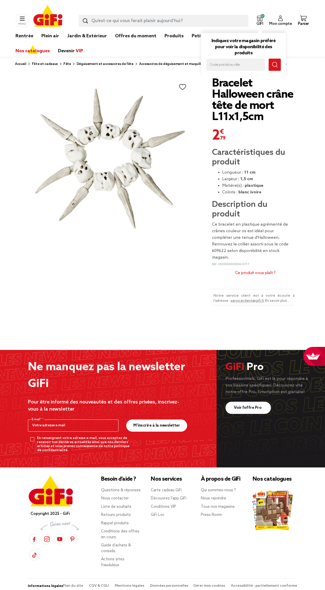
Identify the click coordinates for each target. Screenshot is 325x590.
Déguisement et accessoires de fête (105, 64)
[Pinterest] (72, 538)
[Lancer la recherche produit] (85, 20)
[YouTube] (60, 538)
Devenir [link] (70, 51)
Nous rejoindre (213, 498)
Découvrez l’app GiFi (168, 498)
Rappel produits (115, 523)
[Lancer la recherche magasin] (275, 65)
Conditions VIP (163, 506)
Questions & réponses (121, 490)
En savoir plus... (277, 301)
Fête (67, 64)
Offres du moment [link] (135, 36)
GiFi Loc (158, 515)
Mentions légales (130, 586)
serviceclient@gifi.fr (247, 301)
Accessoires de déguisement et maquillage (173, 64)
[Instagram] (47, 538)
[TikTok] (34, 554)
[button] (259, 20)
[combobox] (163, 21)
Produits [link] (174, 36)
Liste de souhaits (116, 506)
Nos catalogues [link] (32, 51)
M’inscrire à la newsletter (156, 425)
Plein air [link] (50, 36)
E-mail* (37, 419)
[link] (174, 44)
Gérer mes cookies (209, 586)
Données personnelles (169, 586)
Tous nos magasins (218, 506)
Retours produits (116, 515)
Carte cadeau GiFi (166, 490)
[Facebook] (34, 538)
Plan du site (73, 586)
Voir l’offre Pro (248, 407)
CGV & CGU (99, 586)
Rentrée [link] (24, 36)
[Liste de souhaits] (182, 87)
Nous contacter (115, 498)
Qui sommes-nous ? (218, 490)
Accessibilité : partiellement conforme (264, 586)
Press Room (211, 515)
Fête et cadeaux (45, 64)
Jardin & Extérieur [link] (87, 36)
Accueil (20, 64)
